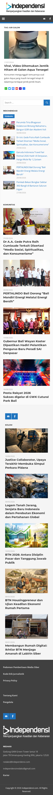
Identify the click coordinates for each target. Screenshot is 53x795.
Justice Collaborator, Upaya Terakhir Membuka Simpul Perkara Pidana (25, 463)
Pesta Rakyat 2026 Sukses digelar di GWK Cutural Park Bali (26, 397)
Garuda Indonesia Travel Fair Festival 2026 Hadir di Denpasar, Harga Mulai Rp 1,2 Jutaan (32, 156)
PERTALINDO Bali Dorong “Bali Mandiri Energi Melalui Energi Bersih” (31, 171)
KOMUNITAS (9, 205)
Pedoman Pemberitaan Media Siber (21, 667)
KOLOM (8, 425)
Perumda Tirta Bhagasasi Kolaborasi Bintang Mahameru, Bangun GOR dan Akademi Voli (31, 126)
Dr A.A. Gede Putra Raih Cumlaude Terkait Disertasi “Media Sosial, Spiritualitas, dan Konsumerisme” (33, 141)
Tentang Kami (10, 695)
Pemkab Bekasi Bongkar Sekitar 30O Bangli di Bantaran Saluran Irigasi (31, 186)
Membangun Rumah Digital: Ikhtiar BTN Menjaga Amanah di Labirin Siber (26, 649)
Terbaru (9, 116)
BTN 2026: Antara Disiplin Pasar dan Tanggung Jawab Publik (25, 558)
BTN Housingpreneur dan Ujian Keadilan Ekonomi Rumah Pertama (24, 604)
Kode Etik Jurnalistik (13, 674)
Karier (6, 775)
